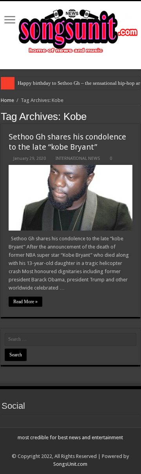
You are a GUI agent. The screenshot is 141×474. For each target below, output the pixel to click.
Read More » (25, 301)
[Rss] (70, 447)
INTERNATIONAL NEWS (78, 158)
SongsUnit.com (70, 464)
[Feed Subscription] (138, 116)
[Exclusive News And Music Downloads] (70, 29)
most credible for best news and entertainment (70, 437)
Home (7, 100)
